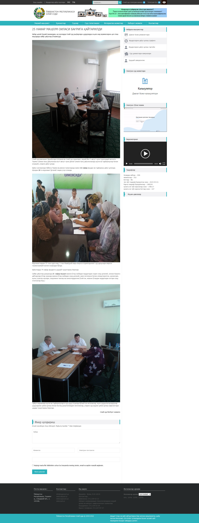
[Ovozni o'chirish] (160, 163)
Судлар (75, 23)
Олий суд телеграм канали (133, 2)
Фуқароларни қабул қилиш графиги (142, 40)
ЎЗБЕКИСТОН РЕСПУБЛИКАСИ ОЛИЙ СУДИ (60, 12)
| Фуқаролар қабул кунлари (54, 2)
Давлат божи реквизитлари (139, 35)
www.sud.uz (60, 501)
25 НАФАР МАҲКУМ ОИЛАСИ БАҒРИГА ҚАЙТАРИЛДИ (67, 29)
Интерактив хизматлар (113, 23)
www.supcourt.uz (62, 499)
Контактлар (153, 23)
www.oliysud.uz (61, 496)
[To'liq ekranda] (164, 163)
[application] (145, 154)
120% (140, 497)
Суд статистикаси (92, 23)
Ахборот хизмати (135, 23)
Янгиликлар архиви (131, 494)
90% (125, 497)
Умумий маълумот (42, 23)
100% (130, 497)
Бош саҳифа (37, 2)
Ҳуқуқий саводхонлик (137, 60)
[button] (145, 153)
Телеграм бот (153, 2)
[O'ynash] (127, 163)
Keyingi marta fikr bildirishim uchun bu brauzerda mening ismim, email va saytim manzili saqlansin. (68, 465)
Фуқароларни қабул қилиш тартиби (142, 47)
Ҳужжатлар (61, 23)
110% (135, 497)
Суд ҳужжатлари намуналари (140, 53)
